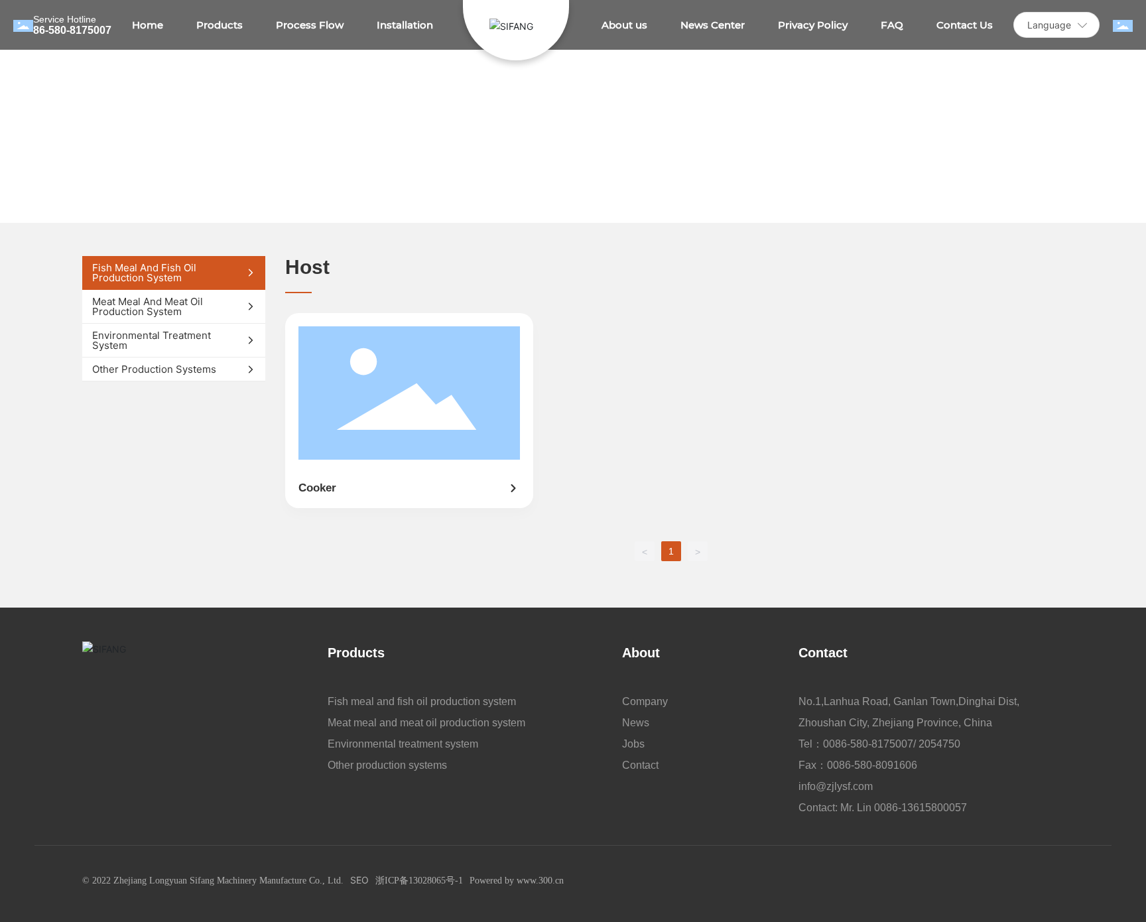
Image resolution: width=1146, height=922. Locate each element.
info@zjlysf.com (835, 786)
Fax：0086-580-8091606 (857, 765)
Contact (640, 765)
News (635, 722)
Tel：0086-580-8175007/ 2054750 (879, 744)
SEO (359, 880)
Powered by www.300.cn (517, 881)
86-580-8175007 (72, 30)
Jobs (633, 744)
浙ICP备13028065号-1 (419, 881)
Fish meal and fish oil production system (422, 701)
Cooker (317, 488)
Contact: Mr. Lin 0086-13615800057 (882, 807)
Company (645, 701)
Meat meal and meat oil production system (426, 722)
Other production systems (387, 765)
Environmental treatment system (403, 744)
